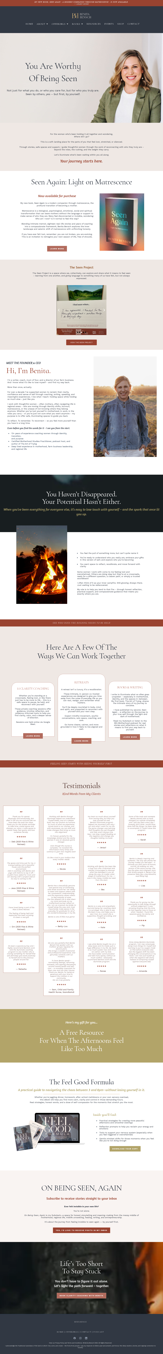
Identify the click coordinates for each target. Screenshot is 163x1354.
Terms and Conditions (75, 1343)
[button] (47, 24)
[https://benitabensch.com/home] (81, 15)
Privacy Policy (59, 1343)
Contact (85, 1332)
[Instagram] (80, 1338)
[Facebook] (75, 1338)
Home (60, 1332)
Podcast (98, 1332)
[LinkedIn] (86, 1338)
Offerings (72, 1332)
